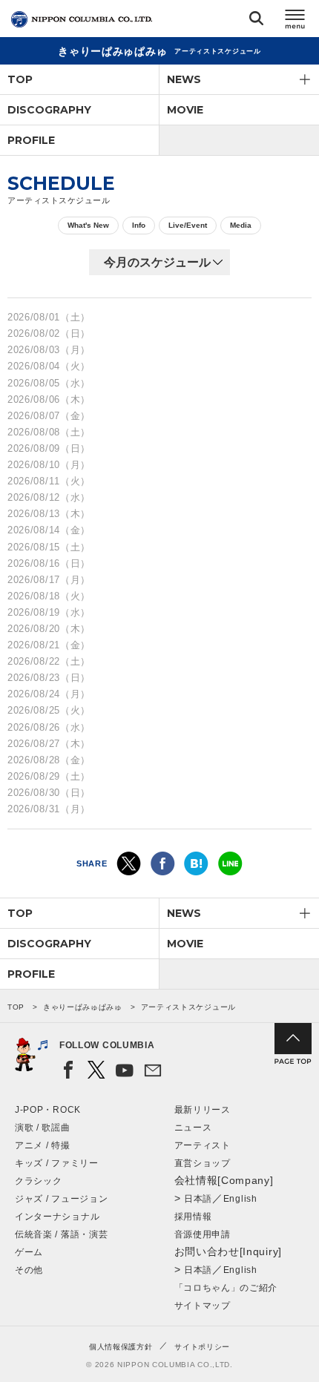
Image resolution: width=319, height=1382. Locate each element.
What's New (88, 225)
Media (240, 225)
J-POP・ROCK (48, 1110)
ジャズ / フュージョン (61, 1199)
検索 (256, 21)
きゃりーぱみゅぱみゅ (82, 1007)
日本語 (198, 1199)
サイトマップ (202, 1305)
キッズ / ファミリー (57, 1163)
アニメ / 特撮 (42, 1145)
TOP (20, 79)
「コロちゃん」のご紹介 (226, 1288)
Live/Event (187, 225)
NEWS (184, 79)
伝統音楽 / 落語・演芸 (61, 1234)
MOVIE (185, 109)
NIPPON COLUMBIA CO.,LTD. (81, 19)
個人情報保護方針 (121, 1347)
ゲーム (29, 1252)
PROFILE (31, 140)
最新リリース (202, 1110)
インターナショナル (57, 1216)
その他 (29, 1270)
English (240, 1199)
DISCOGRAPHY (49, 109)
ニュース (193, 1127)
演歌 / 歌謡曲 (42, 1127)
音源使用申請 (202, 1234)
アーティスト (202, 1145)
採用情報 (193, 1216)
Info (138, 225)
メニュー (295, 21)
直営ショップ (202, 1163)
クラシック (38, 1181)
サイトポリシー (202, 1347)
